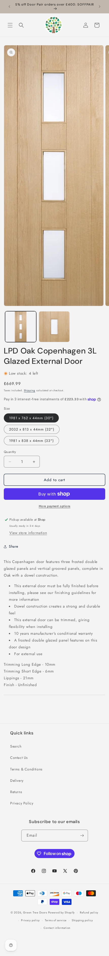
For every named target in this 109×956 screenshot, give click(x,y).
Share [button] (13, 546)
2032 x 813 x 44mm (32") (31, 429)
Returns (16, 791)
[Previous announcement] (9, 6)
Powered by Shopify (61, 912)
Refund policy (89, 912)
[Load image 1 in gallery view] (20, 326)
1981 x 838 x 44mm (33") (31, 440)
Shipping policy (82, 920)
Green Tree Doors (35, 912)
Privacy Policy (21, 803)
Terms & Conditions (26, 769)
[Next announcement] (99, 6)
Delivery (17, 780)
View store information (28, 532)
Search (16, 746)
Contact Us (19, 757)
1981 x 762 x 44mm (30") (31, 417)
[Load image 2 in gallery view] (54, 326)
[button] (10, 25)
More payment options (54, 506)
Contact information (57, 928)
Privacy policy (30, 920)
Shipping (29, 390)
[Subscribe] (82, 835)
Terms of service (56, 920)
